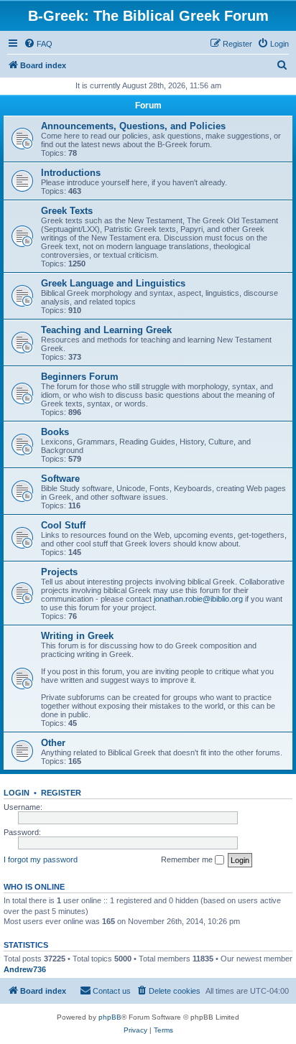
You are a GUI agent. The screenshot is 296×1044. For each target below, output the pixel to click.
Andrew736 (25, 969)
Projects (59, 572)
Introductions (71, 172)
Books (55, 432)
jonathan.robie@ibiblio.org (198, 599)
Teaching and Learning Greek (106, 330)
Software (60, 478)
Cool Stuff (63, 525)
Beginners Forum (80, 376)
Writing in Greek (77, 635)
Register (61, 792)
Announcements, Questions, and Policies (133, 126)
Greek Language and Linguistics (113, 283)
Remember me (188, 859)
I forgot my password (41, 859)
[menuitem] (38, 43)
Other (53, 742)
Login (16, 792)
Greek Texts (67, 210)
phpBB (109, 1017)
